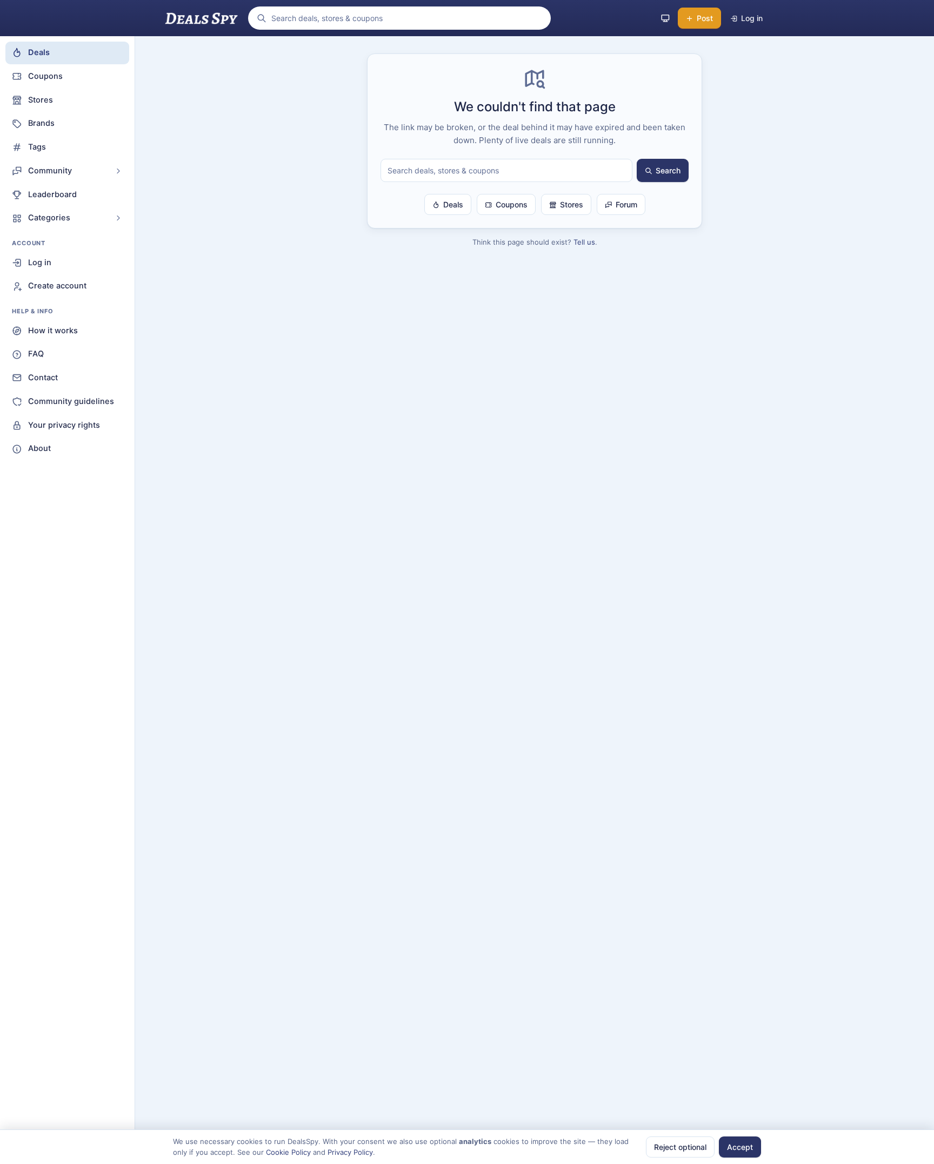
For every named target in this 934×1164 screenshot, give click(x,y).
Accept (740, 1147)
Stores (40, 100)
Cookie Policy (288, 1152)
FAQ (36, 354)
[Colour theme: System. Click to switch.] (665, 18)
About (39, 448)
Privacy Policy (350, 1152)
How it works (53, 330)
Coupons (45, 76)
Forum (626, 204)
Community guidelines (71, 401)
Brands (41, 123)
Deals (39, 52)
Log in (39, 262)
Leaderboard (52, 194)
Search (668, 170)
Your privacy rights (64, 425)
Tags (37, 147)
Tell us (584, 242)
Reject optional (680, 1147)
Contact (43, 377)
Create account (57, 286)
